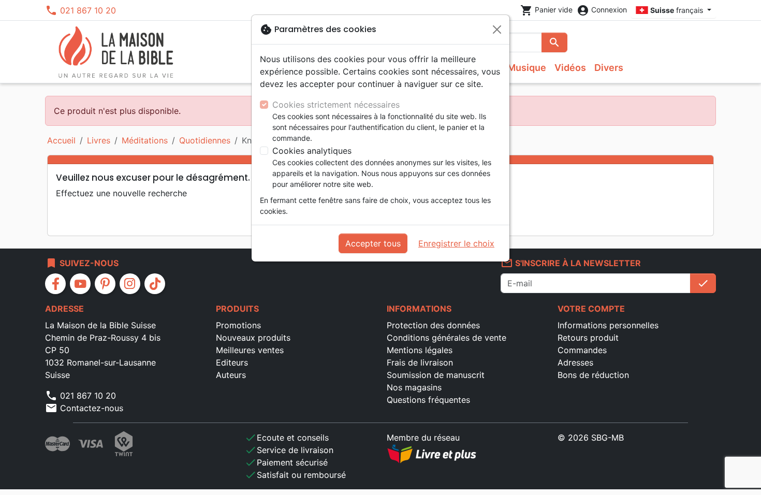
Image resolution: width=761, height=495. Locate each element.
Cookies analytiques (312, 150)
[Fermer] (497, 29)
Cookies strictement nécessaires (336, 104)
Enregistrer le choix (456, 243)
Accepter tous (373, 243)
